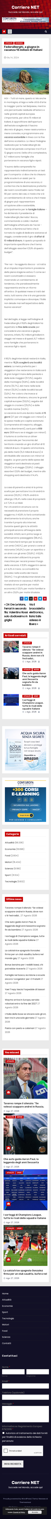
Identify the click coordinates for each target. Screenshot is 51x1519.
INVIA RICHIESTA (12, 1463)
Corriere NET (25, 7)
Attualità (8, 43)
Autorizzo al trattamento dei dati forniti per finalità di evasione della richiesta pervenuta (24, 1437)
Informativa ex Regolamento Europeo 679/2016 (22, 1428)
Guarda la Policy (19, 1512)
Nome (6, 1367)
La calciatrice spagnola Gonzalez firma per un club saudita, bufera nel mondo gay (24, 954)
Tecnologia (11, 881)
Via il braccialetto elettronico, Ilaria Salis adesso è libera (37, 614)
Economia (19, 43)
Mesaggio (8, 1404)
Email (5, 1381)
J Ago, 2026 (30, 661)
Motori (36, 670)
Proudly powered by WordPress (17, 1498)
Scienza (9, 868)
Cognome (30, 1376)
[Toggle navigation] (9, 31)
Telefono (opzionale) (13, 1392)
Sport (36, 696)
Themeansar (25, 1502)
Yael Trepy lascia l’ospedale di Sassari (25, 989)
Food (7, 855)
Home (5, 1293)
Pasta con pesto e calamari (19, 1028)
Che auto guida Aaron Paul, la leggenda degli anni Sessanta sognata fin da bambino (34, 679)
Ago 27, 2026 (12, 1111)
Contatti (6, 1343)
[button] (46, 31)
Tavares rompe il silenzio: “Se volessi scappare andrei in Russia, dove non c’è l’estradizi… (33, 653)
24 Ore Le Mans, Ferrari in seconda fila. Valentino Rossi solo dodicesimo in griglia (16, 612)
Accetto (35, 1512)
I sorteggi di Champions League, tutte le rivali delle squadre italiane (25, 1216)
